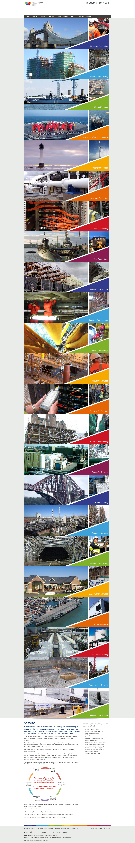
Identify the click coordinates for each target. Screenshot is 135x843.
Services (51, 16)
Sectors (43, 16)
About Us (34, 16)
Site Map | (27, 840)
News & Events (62, 16)
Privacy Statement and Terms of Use (39, 840)
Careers (80, 16)
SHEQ (72, 16)
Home (27, 16)
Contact (89, 16)
